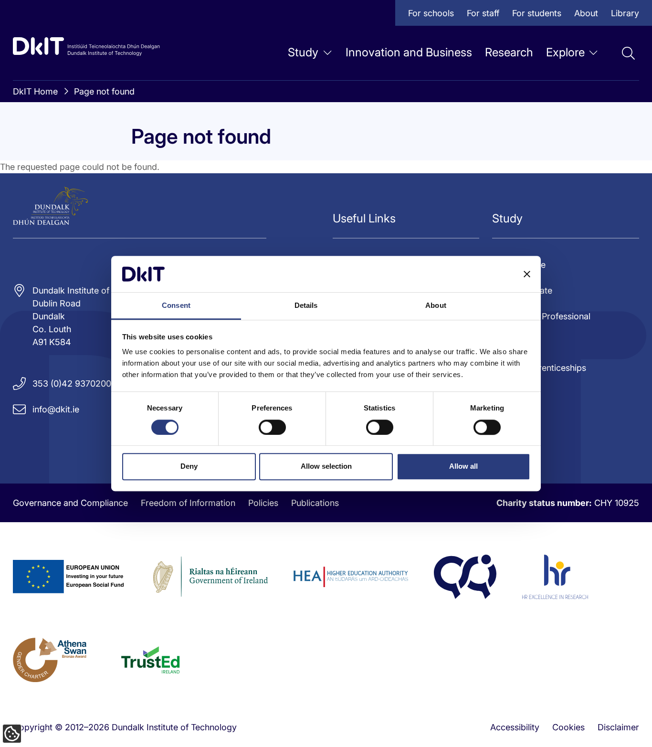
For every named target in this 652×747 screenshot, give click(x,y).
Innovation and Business (409, 52)
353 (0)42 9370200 (71, 384)
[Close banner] (527, 274)
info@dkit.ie (55, 409)
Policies (263, 503)
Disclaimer (618, 727)
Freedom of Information (188, 503)
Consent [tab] (176, 306)
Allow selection (326, 466)
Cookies (568, 727)
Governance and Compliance (70, 503)
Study (303, 52)
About (586, 13)
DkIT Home (35, 91)
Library (625, 13)
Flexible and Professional (541, 316)
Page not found (104, 91)
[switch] (272, 427)
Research (509, 52)
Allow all (463, 466)
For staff (483, 13)
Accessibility (514, 727)
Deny (189, 466)
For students (536, 13)
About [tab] (435, 306)
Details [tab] (306, 306)
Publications (315, 503)
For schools (431, 13)
